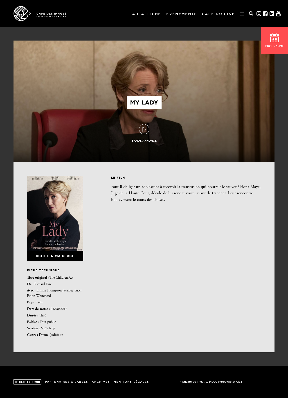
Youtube (278, 13)
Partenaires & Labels (66, 381)
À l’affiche (146, 14)
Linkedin (272, 13)
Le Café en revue (27, 381)
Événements (181, 14)
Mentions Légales (131, 381)
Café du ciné (218, 14)
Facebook (265, 13)
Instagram (259, 13)
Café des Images (40, 13)
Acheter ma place (55, 256)
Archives (101, 381)
